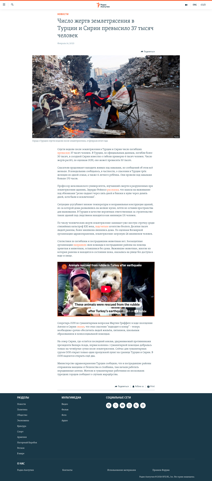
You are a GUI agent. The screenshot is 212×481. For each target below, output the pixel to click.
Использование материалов (121, 470)
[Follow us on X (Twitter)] (115, 405)
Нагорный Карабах (27, 442)
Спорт (20, 431)
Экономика (23, 421)
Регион (21, 448)
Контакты (67, 470)
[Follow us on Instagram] (129, 405)
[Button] (148, 52)
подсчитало (102, 226)
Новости (63, 14)
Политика (22, 410)
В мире (20, 453)
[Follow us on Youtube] (122, 405)
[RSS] (136, 405)
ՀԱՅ (203, 5)
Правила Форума (161, 470)
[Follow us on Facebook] (108, 405)
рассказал (113, 190)
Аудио (65, 421)
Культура (21, 426)
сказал (80, 327)
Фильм (65, 410)
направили (79, 245)
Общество (22, 415)
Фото (64, 415)
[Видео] (186, 5)
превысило (63, 153)
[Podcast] (143, 405)
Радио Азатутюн (25, 470)
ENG (195, 5)
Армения (22, 437)
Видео (65, 404)
